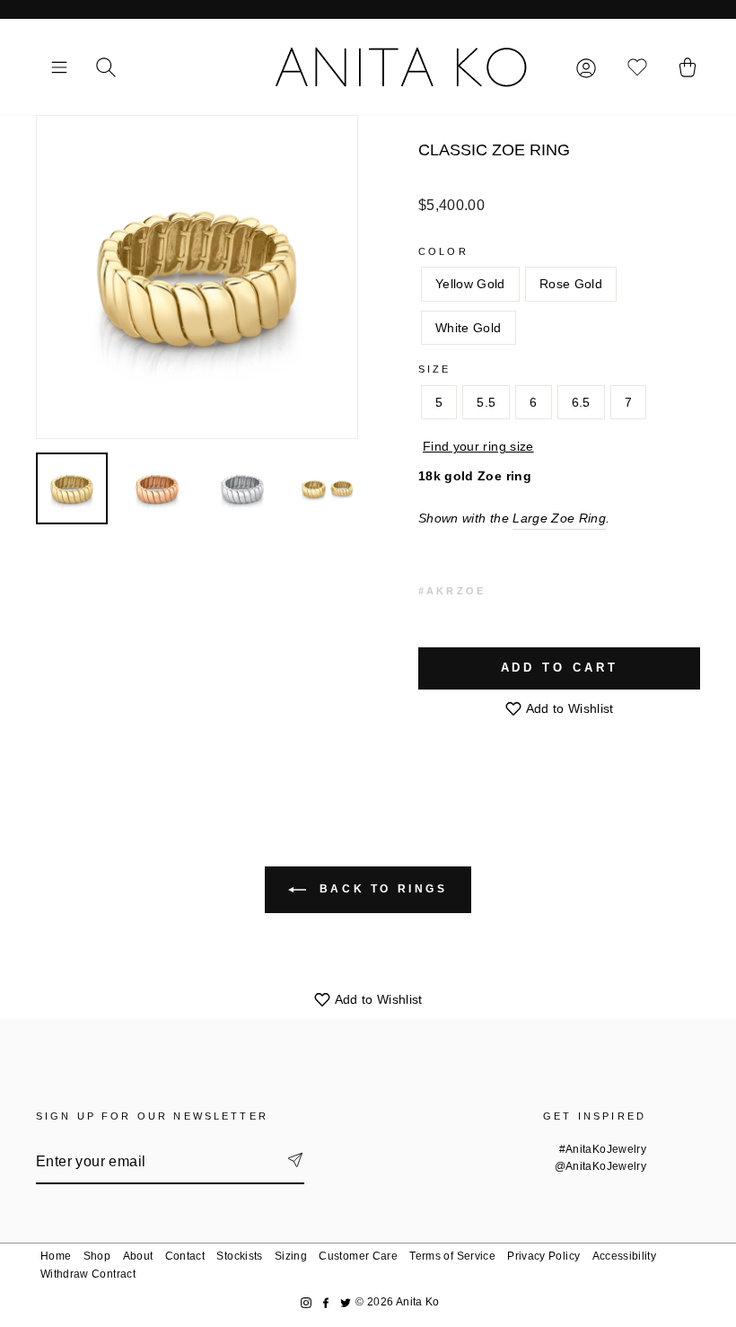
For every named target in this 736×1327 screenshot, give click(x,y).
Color (443, 251)
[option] (197, 277)
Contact (185, 1256)
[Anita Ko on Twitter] (345, 1302)
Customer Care (358, 1256)
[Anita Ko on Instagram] (306, 1302)
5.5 (486, 402)
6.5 (581, 402)
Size (434, 369)
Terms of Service (452, 1256)
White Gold (468, 328)
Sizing (291, 1256)
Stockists (239, 1256)
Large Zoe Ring (559, 518)
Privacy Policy (543, 1256)
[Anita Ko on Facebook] (326, 1302)
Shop (96, 1256)
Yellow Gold (470, 284)
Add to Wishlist (568, 708)
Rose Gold (570, 284)
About (138, 1256)
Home (55, 1256)
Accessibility (624, 1256)
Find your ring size (478, 446)
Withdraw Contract (88, 1274)
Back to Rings (380, 889)
